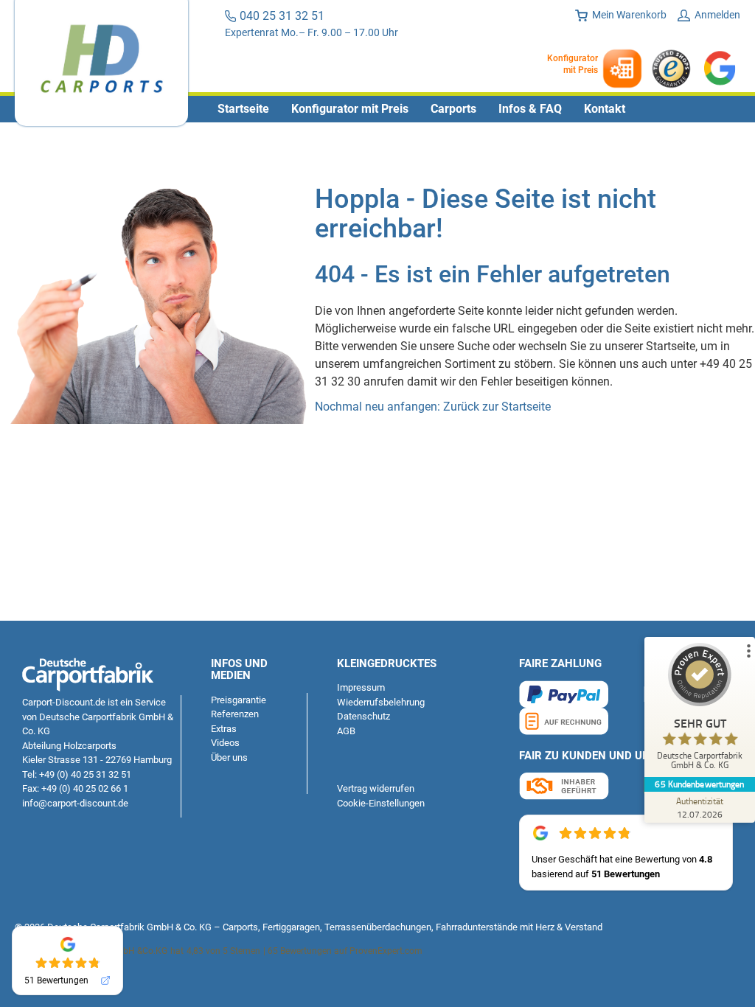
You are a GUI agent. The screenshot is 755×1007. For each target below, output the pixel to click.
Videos (225, 742)
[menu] (377, 109)
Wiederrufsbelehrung (381, 702)
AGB (346, 730)
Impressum (361, 687)
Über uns (229, 757)
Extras (224, 728)
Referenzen (235, 713)
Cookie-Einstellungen (381, 803)
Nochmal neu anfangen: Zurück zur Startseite (433, 407)
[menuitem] (243, 109)
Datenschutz (363, 716)
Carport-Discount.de (63, 702)
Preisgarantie (238, 699)
